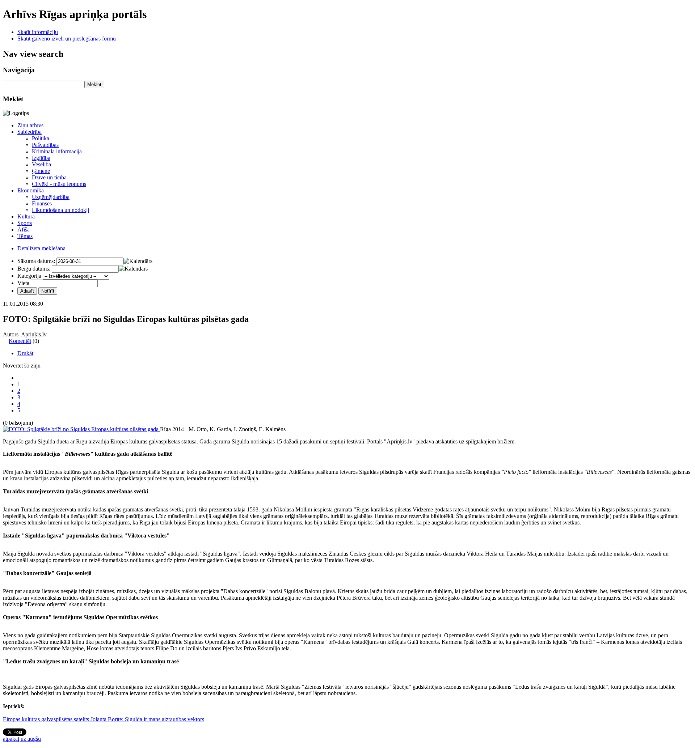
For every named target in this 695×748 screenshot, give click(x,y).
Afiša (23, 229)
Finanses (42, 203)
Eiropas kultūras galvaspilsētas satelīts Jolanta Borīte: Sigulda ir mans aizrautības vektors (103, 719)
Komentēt (20, 341)
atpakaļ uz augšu (22, 739)
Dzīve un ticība (49, 177)
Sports (24, 223)
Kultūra (26, 216)
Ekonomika (30, 190)
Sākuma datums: (36, 261)
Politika (40, 138)
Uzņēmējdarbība (51, 197)
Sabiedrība (29, 132)
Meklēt (94, 84)
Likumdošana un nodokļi (60, 210)
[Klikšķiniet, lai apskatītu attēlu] (81, 429)
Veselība (41, 164)
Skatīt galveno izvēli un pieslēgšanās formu (66, 38)
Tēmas (25, 236)
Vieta (23, 283)
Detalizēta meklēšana (41, 248)
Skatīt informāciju (37, 32)
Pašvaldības (45, 145)
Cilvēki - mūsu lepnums (59, 184)
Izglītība (41, 158)
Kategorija (29, 276)
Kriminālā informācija (57, 151)
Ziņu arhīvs (30, 125)
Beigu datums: (33, 268)
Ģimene (41, 171)
